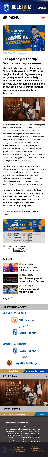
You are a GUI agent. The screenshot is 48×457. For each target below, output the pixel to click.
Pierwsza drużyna (13, 246)
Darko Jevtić (26, 246)
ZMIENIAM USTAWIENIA (32, 442)
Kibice (24, 249)
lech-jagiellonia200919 (15, 251)
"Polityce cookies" (16, 440)
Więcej (6, 298)
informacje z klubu (13, 249)
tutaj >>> (6, 214)
